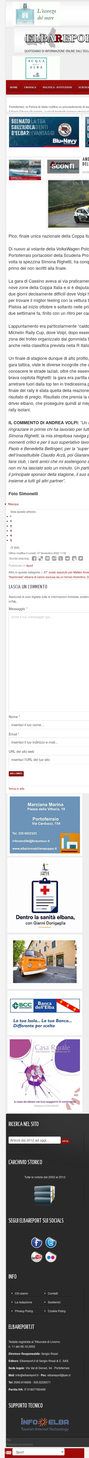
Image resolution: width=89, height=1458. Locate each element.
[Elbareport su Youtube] (38, 1256)
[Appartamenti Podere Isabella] (45, 1074)
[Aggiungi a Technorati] (60, 558)
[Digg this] (47, 558)
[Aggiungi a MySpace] (74, 558)
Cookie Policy (57, 1311)
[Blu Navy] (44, 131)
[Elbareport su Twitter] (51, 1243)
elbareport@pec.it (58, 1375)
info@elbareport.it (26, 1375)
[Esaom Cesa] (63, 166)
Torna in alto (16, 788)
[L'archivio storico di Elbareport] (45, 1194)
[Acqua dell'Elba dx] (36, 68)
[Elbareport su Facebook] (38, 1243)
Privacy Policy (24, 1311)
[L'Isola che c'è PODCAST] (45, 894)
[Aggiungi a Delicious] (40, 558)
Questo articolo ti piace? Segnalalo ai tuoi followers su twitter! (80, 558)
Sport (29, 565)
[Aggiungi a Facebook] (34, 558)
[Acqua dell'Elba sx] (36, 13)
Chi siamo (21, 1293)
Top (8, 1440)
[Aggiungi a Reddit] (67, 558)
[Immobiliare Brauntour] (45, 824)
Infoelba (27, 1444)
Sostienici (54, 1302)
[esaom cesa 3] (25, 169)
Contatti (53, 1293)
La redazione (23, 1302)
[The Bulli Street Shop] (45, 961)
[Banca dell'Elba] (45, 1012)
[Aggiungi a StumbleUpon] (54, 558)
